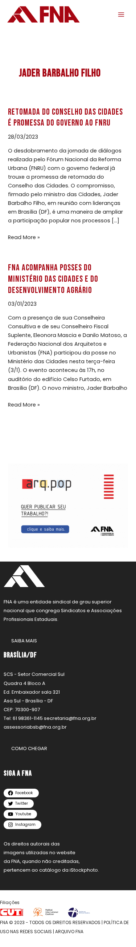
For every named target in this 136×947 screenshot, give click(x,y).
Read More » (24, 237)
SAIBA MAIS (24, 640)
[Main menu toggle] (121, 14)
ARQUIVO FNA (69, 931)
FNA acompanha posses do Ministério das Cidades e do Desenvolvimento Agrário (53, 279)
